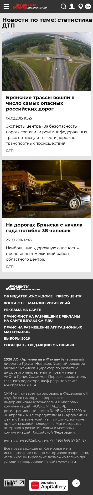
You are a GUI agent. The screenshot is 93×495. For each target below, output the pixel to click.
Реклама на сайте (22, 310)
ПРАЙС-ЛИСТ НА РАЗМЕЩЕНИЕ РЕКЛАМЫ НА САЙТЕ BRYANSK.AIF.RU (42, 318)
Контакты (14, 303)
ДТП (10, 150)
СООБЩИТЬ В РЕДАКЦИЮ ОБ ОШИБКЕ (39, 345)
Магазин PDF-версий (49, 303)
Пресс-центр (69, 296)
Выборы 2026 (17, 338)
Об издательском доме (28, 296)
